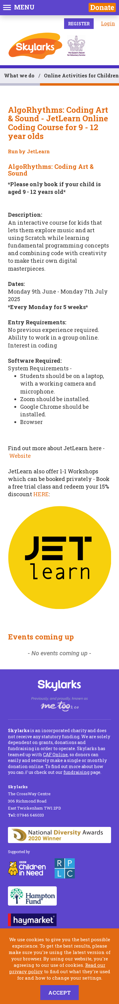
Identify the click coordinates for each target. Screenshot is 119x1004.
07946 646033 (26, 815)
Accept (59, 992)
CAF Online (55, 754)
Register (79, 24)
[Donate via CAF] (102, 7)
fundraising (76, 772)
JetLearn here (82, 448)
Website (20, 455)
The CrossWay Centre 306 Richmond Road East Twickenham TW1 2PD (34, 797)
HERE (41, 494)
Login (108, 23)
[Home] (35, 45)
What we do (19, 75)
